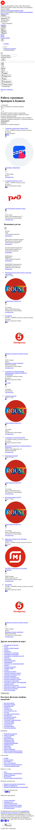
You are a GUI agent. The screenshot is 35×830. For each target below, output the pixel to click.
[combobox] (8, 56)
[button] (2, 34)
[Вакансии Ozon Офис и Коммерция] (19, 152)
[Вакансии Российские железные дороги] (19, 198)
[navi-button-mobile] (2, 40)
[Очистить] (3, 59)
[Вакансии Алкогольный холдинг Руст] (19, 289)
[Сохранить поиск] (2, 64)
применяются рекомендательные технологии (15, 811)
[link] (3, 31)
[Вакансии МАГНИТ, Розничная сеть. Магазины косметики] (19, 557)
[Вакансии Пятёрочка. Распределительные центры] (19, 338)
